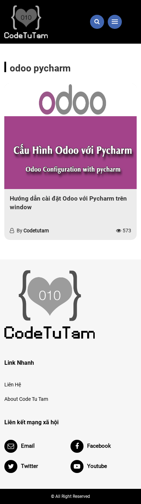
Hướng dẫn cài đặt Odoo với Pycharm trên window (68, 203)
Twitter (29, 466)
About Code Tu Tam (26, 399)
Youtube (97, 466)
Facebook (99, 446)
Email (28, 446)
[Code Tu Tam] (35, 22)
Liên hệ (12, 384)
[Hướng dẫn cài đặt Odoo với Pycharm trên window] (70, 136)
